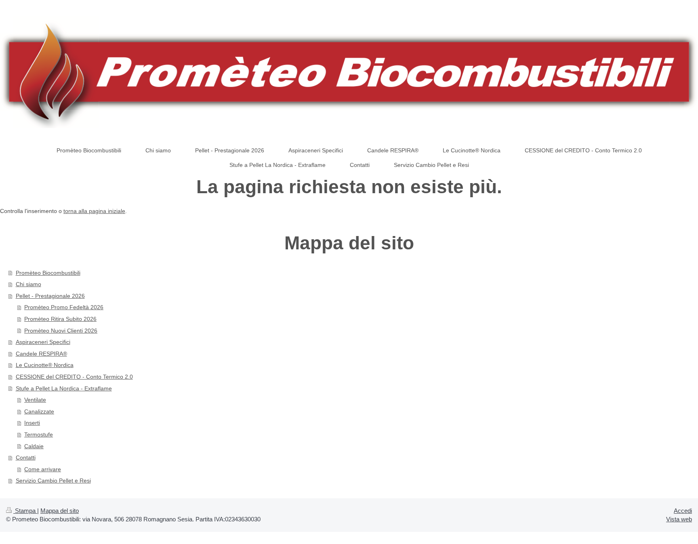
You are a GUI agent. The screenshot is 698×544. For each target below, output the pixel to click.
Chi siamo (28, 284)
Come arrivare (42, 469)
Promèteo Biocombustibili (48, 273)
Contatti (26, 457)
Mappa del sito (59, 510)
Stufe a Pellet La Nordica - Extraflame (64, 388)
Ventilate (35, 399)
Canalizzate (39, 411)
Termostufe (38, 434)
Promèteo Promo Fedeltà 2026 (63, 307)
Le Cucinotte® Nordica (45, 365)
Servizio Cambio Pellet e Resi (53, 480)
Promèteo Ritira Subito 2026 (60, 319)
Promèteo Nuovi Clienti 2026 (60, 330)
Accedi (683, 510)
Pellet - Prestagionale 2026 (50, 296)
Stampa (25, 510)
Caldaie (34, 446)
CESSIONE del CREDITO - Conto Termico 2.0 (74, 376)
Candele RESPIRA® (41, 353)
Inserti (32, 423)
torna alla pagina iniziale (94, 211)
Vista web (679, 519)
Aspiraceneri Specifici (43, 342)
